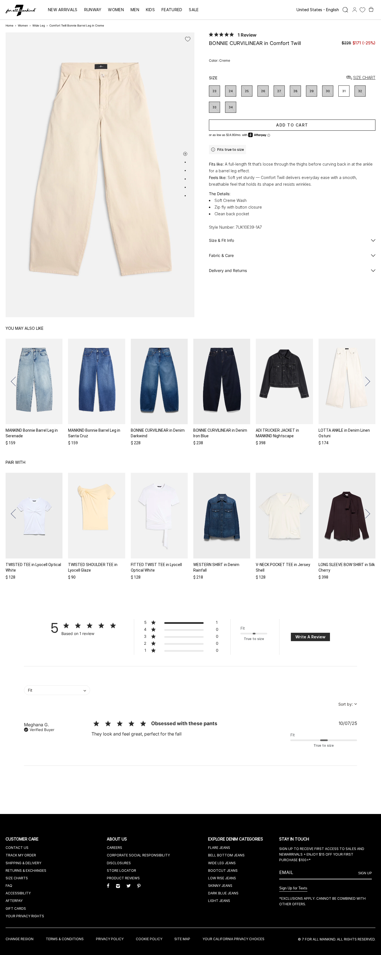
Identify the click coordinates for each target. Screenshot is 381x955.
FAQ (9, 886)
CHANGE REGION (19, 939)
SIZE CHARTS (17, 878)
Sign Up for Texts (293, 888)
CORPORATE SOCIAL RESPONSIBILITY (138, 855)
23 (214, 91)
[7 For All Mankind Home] (21, 10)
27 (279, 91)
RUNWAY (93, 9)
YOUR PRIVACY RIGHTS (25, 916)
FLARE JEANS (219, 848)
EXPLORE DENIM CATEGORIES (236, 839)
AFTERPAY (14, 901)
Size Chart (364, 78)
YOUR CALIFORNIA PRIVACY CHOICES (233, 939)
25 (247, 91)
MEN (135, 9)
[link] (181, 651)
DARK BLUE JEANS (223, 893)
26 (263, 91)
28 (295, 91)
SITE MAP (182, 939)
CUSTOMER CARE (23, 839)
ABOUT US (117, 839)
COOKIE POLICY (149, 939)
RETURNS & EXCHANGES (26, 870)
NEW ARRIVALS (63, 9)
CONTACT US (17, 848)
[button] (15, 381)
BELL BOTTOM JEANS (226, 855)
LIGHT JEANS (219, 901)
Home (9, 25)
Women (23, 25)
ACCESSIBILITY (18, 893)
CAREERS (114, 848)
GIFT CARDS (16, 908)
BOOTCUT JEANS (223, 870)
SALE (194, 9)
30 (328, 91)
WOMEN (116, 9)
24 (231, 91)
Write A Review (310, 636)
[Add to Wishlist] (187, 39)
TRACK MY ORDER (21, 855)
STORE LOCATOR (121, 870)
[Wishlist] (362, 10)
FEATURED (171, 9)
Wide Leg (38, 25)
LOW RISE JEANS (222, 878)
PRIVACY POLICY (110, 939)
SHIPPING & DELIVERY (23, 863)
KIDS (150, 9)
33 (214, 107)
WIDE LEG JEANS (222, 863)
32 (360, 91)
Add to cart (292, 125)
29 (312, 91)
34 (231, 107)
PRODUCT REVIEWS (123, 878)
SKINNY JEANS (220, 886)
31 (344, 91)
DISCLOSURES (119, 863)
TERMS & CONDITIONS (65, 939)
